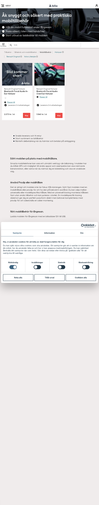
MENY (8, 5)
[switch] (37, 267)
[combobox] (45, 45)
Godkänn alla (81, 277)
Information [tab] (49, 233)
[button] (59, 52)
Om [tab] (81, 233)
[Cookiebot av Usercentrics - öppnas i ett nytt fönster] (84, 226)
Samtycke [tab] (17, 233)
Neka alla (18, 277)
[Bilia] (53, 5)
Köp (26, 115)
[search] (45, 45)
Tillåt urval (49, 277)
